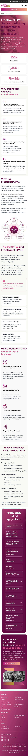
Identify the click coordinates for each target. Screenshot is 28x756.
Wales (2, 706)
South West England (19, 704)
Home (2, 13)
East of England (18, 697)
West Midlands (18, 706)
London (3, 699)
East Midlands (4, 697)
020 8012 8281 (16, 1)
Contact (3, 720)
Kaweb (16, 752)
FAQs (2, 715)
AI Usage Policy (5, 728)
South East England (6, 704)
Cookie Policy (17, 726)
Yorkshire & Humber (6, 709)
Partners (16, 717)
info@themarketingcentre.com (10, 737)
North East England (19, 699)
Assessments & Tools (19, 715)
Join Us (3, 717)
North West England (6, 702)
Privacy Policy (4, 726)
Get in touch (14, 9)
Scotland (16, 702)
